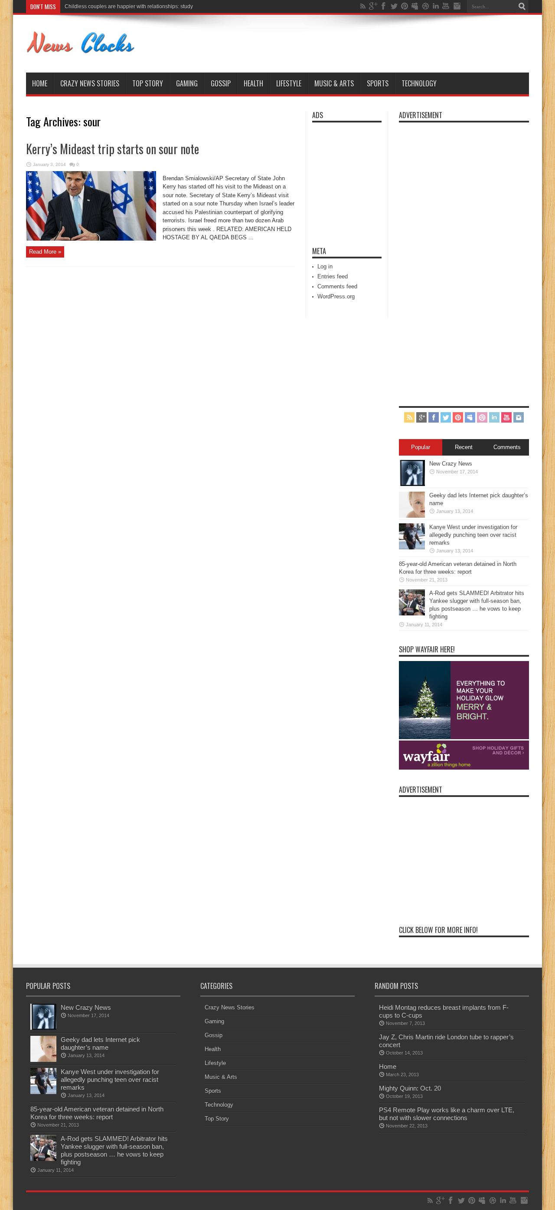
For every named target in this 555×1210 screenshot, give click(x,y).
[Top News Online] (81, 50)
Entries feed (332, 276)
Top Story (147, 83)
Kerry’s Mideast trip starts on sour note (112, 149)
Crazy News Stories (89, 83)
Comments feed (337, 286)
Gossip (221, 83)
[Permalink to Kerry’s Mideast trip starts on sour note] (91, 238)
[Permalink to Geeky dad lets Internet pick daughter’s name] (412, 515)
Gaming (187, 83)
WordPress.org (336, 296)
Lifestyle (288, 83)
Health (253, 83)
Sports (377, 83)
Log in (325, 266)
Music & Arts (334, 83)
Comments (507, 447)
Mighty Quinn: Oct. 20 (410, 1088)
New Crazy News (450, 463)
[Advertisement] (338, 179)
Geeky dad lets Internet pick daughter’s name (100, 1043)
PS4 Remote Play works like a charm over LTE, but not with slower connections (446, 1113)
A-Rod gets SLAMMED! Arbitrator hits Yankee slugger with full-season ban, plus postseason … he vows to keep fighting (114, 1150)
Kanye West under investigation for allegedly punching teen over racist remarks (473, 535)
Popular (420, 447)
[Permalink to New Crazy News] (412, 484)
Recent (464, 447)
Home (39, 83)
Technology (419, 83)
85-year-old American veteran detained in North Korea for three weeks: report (96, 1113)
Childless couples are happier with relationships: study (129, 6)
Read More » (45, 251)
